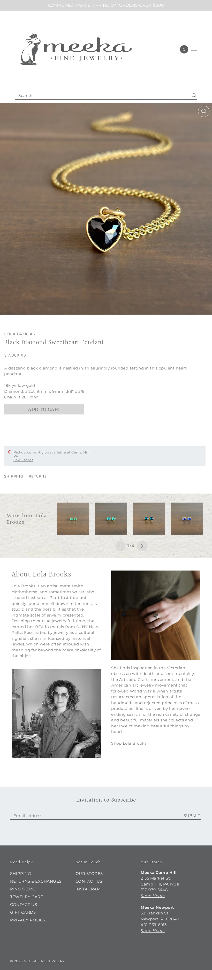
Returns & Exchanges (36, 881)
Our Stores (89, 873)
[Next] (142, 546)
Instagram (88, 889)
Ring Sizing (23, 889)
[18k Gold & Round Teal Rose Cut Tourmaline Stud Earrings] (149, 519)
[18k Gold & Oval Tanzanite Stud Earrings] (187, 519)
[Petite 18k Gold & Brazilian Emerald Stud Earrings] (73, 519)
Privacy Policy (28, 920)
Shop (116, 743)
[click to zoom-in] (203, 111)
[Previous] (120, 546)
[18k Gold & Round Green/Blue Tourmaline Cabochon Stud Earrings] (111, 519)
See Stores (23, 460)
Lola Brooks (19, 334)
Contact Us (23, 904)
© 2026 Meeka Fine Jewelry (37, 961)
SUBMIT (192, 815)
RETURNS (38, 476)
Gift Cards (23, 912)
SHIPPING (13, 476)
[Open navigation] (194, 49)
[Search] (194, 95)
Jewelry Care (26, 896)
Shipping (20, 873)
